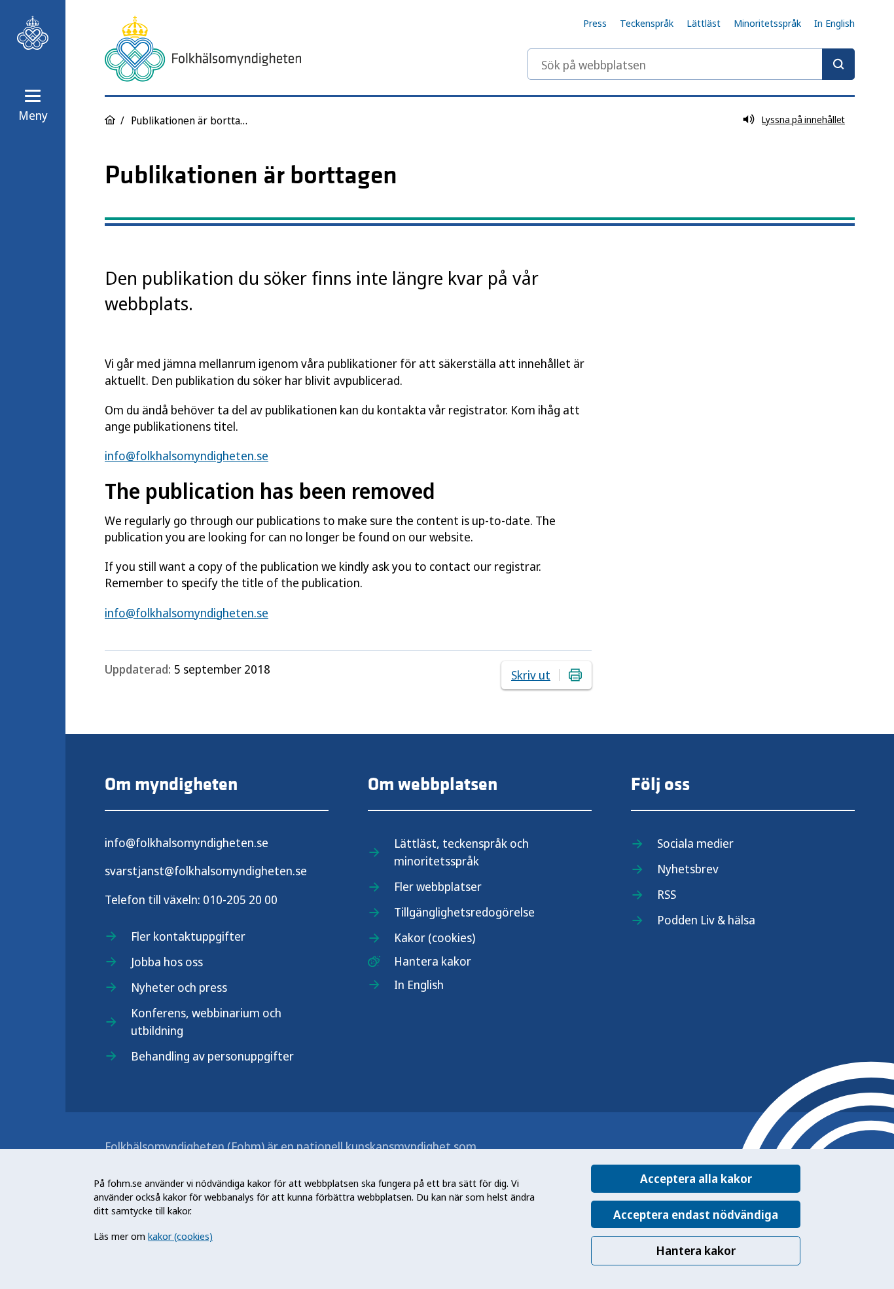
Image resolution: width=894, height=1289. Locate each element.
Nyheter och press (179, 987)
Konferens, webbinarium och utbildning (206, 1021)
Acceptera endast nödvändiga (695, 1214)
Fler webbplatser (438, 886)
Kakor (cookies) (434, 937)
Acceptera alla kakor (696, 1178)
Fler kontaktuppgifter (188, 936)
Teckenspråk (646, 22)
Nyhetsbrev (688, 869)
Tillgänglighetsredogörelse (464, 912)
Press (595, 22)
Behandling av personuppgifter (212, 1056)
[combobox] (691, 64)
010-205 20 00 (240, 899)
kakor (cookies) (180, 1236)
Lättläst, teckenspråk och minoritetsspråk (461, 852)
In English (834, 22)
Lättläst (704, 22)
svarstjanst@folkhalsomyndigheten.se (206, 871)
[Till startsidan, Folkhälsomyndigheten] (33, 33)
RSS (666, 894)
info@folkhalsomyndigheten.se (186, 455)
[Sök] (838, 64)
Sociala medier (695, 843)
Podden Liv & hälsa (706, 920)
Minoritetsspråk (767, 22)
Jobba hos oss (167, 962)
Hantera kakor (696, 1250)
